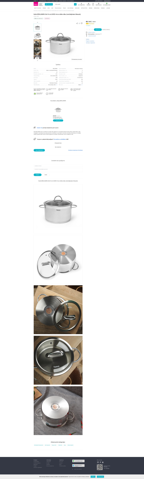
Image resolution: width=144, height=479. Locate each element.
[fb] (100, 462)
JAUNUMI (108, 8)
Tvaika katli (60, 445)
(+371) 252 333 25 (99, 0)
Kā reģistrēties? (36, 461)
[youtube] (103, 462)
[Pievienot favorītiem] (81, 23)
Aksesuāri (77, 8)
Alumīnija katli (47, 445)
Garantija (48, 464)
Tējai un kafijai (58, 8)
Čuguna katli (54, 445)
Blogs (60, 464)
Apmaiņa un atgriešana (38, 467)
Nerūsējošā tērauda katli (38, 445)
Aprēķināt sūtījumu (91, 32)
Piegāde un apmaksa (90, 41)
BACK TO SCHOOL (37, 8)
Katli (49, 8)
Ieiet (79, 4)
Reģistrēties (82, 4)
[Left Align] (75, 4)
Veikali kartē (48, 461)
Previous (37, 22)
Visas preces (49, 4)
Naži (52, 8)
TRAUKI (64, 8)
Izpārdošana (96, 8)
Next (37, 60)
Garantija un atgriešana (90, 42)
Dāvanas (103, 8)
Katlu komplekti (70, 445)
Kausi (65, 445)
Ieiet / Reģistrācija (39, 150)
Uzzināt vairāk (100, 476)
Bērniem (90, 8)
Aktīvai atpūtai (84, 8)
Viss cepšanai (70, 8)
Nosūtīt (37, 174)
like (77, 23)
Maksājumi (36, 464)
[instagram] (98, 462)
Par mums (61, 461)
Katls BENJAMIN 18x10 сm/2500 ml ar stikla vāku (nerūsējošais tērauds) (57, 118)
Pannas (44, 8)
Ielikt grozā (98, 29)
